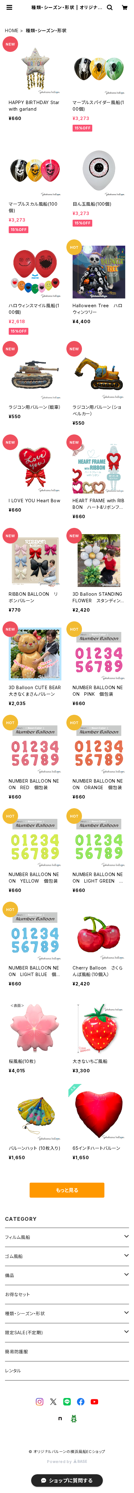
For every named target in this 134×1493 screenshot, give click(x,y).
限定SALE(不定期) (24, 1332)
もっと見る (67, 1190)
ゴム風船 (14, 1256)
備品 (9, 1275)
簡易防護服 (16, 1351)
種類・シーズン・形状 (25, 1313)
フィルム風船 (17, 1237)
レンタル (13, 1370)
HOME (12, 30)
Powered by (60, 1461)
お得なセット (17, 1294)
